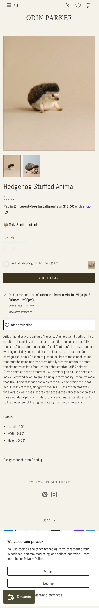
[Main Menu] (9, 5)
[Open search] (16, 5)
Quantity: (9, 237)
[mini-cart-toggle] (89, 5)
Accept (48, 571)
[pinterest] (45, 494)
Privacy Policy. (34, 558)
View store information (20, 312)
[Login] (67, 5)
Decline (48, 583)
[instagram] (54, 494)
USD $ (47, 520)
